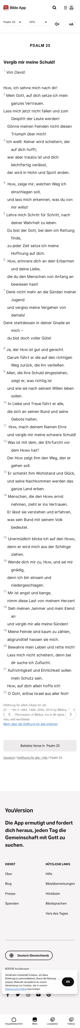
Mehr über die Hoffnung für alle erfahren (30, 724)
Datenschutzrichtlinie (16, 989)
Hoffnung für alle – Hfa (32, 758)
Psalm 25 (9, 22)
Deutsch (9, 758)
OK (68, 981)
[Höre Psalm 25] (57, 24)
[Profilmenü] (68, 7)
